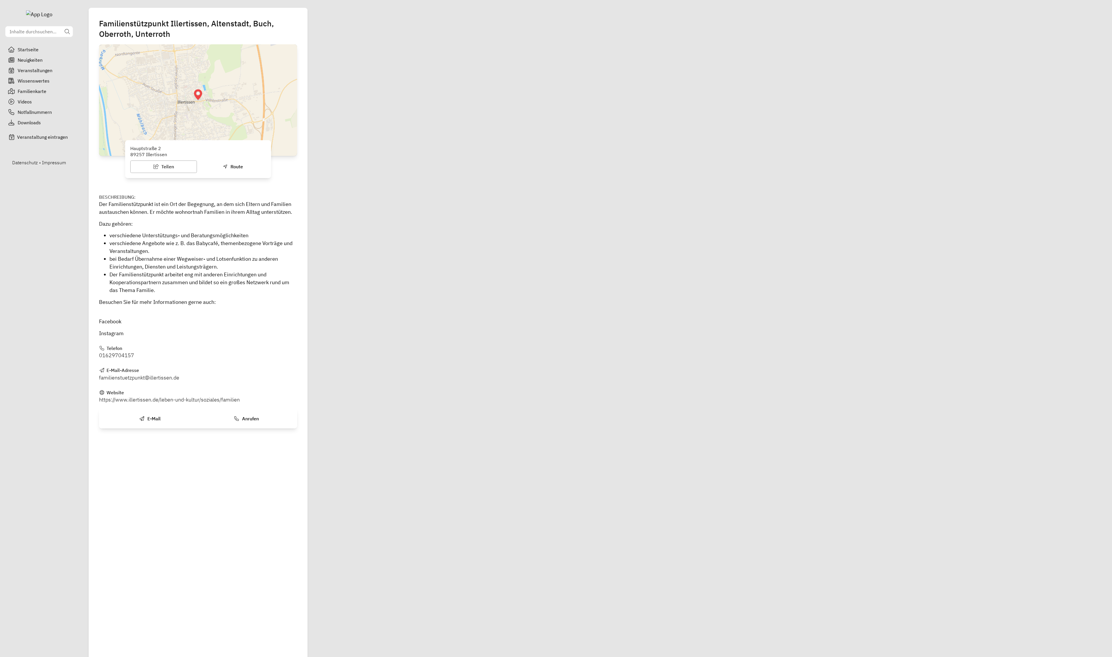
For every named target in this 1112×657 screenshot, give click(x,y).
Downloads (29, 122)
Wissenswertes (34, 81)
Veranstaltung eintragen (42, 137)
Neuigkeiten (30, 60)
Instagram (111, 333)
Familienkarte (32, 91)
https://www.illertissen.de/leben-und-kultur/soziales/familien (169, 399)
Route (236, 166)
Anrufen (250, 418)
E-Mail (153, 418)
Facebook (110, 321)
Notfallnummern (35, 112)
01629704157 (116, 355)
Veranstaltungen (35, 70)
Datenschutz (25, 162)
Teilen (167, 166)
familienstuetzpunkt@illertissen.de (139, 377)
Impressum (54, 162)
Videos (25, 102)
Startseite (28, 49)
